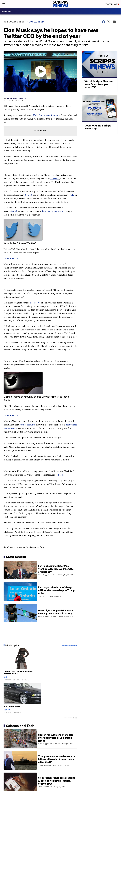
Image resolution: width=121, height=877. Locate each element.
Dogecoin (54, 178)
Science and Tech (14, 22)
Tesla (71, 194)
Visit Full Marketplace (69, 645)
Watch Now (112, 4)
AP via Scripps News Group (18, 98)
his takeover (35, 302)
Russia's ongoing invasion (53, 211)
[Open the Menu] (3, 4)
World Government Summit (45, 115)
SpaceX (28, 194)
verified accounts (27, 424)
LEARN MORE (11, 258)
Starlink (13, 211)
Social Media (36, 22)
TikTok (59, 474)
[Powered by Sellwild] (73, 718)
